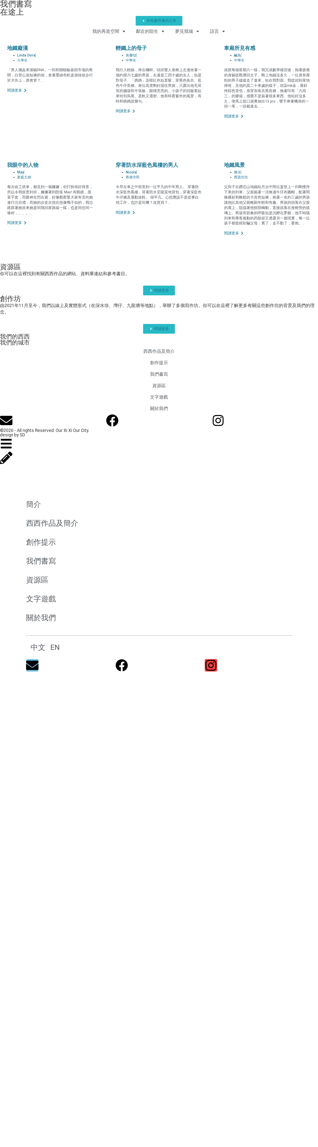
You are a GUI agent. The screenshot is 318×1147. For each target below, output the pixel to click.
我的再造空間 (105, 31)
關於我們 (159, 408)
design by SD (12, 434)
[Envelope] (6, 420)
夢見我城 (184, 31)
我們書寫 (159, 374)
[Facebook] (112, 420)
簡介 (33, 504)
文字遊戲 (159, 397)
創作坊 (10, 299)
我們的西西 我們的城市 (15, 339)
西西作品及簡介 (159, 351)
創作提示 (159, 362)
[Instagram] (218, 420)
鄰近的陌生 (147, 31)
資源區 (10, 267)
